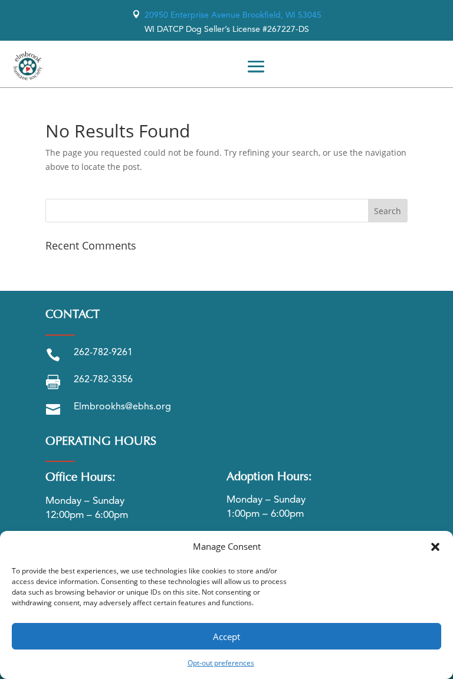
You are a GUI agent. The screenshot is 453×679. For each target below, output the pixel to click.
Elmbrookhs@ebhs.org (122, 407)
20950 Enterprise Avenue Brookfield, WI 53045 (226, 15)
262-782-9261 (103, 352)
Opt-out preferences (221, 663)
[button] (435, 547)
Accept (226, 636)
